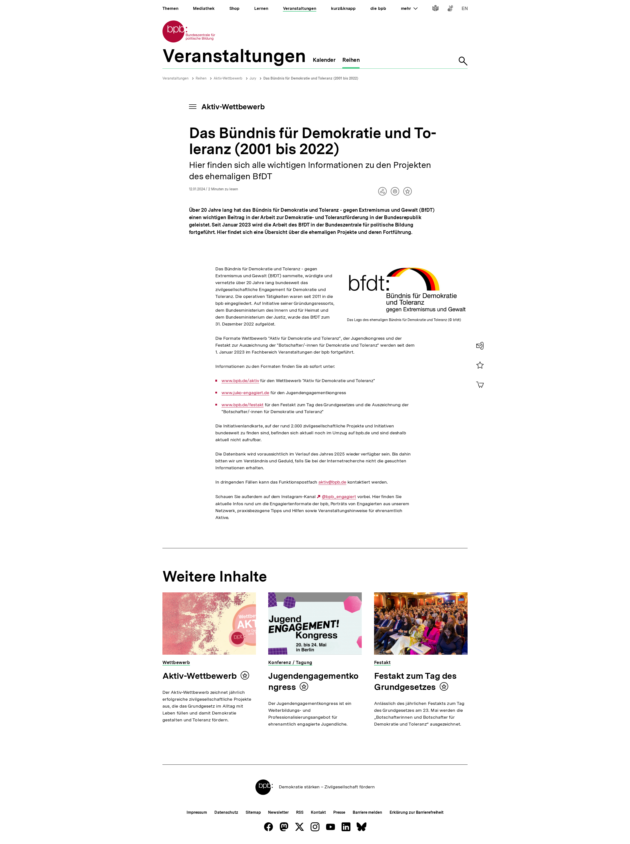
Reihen (201, 78)
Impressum (197, 812)
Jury (253, 78)
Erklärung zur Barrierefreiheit (416, 812)
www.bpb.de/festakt (242, 404)
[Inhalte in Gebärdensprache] (450, 9)
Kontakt (318, 812)
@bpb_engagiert (339, 496)
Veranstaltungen (175, 78)
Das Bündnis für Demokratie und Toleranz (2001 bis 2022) (310, 78)
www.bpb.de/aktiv (240, 380)
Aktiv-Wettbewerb (228, 78)
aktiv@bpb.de (332, 482)
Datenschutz (226, 812)
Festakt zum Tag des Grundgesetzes (415, 681)
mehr (409, 8)
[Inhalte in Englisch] (465, 9)
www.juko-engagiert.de (245, 392)
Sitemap (253, 812)
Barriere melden (367, 812)
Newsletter (278, 812)
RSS (300, 812)
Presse (339, 812)
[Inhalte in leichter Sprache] (435, 9)
